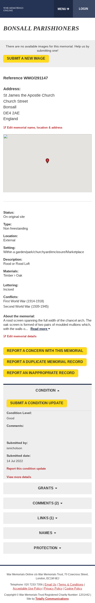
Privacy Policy (53, 588)
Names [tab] (45, 533)
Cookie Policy (73, 588)
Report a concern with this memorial (45, 351)
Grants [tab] (45, 488)
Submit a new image (26, 58)
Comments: (15, 425)
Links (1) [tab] (46, 518)
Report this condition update (26, 468)
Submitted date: (19, 455)
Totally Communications (52, 598)
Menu (62, 9)
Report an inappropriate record (41, 373)
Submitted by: (17, 443)
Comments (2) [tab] (46, 503)
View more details (19, 477)
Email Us (50, 584)
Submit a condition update (36, 403)
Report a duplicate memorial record (45, 362)
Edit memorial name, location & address (34, 127)
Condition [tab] (46, 390)
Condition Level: (19, 413)
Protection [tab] (45, 548)
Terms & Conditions (71, 584)
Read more (39, 329)
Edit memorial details (21, 336)
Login (83, 8)
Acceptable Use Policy (27, 588)
